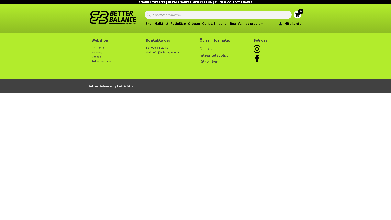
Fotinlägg (178, 23)
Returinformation (102, 61)
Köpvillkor (208, 61)
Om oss (96, 57)
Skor (149, 23)
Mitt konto (98, 48)
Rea (233, 23)
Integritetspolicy (214, 55)
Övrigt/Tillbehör (215, 23)
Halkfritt (162, 23)
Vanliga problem (250, 23)
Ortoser (194, 23)
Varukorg (97, 52)
